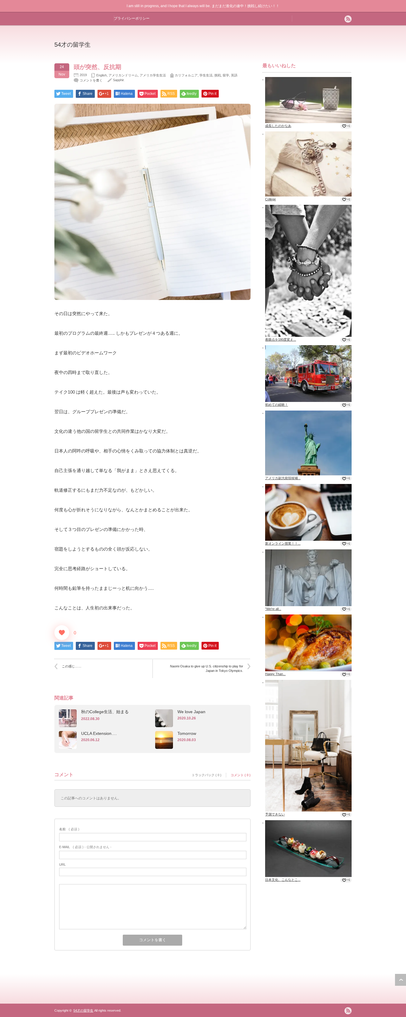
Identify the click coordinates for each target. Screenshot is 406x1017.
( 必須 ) (69, 829)
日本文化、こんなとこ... (282, 879)
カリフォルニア (186, 75)
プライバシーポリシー (132, 18)
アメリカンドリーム (123, 75)
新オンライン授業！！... (282, 543)
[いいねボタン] (61, 632)
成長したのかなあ (278, 126)
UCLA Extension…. (99, 733)
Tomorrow (186, 733)
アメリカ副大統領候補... (282, 478)
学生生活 (206, 75)
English (101, 75)
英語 (234, 75)
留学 (226, 75)
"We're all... (273, 609)
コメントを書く (91, 80)
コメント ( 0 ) (241, 775)
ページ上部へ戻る (400, 980)
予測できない (275, 814)
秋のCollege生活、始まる (105, 711)
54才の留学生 (72, 44)
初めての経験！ (276, 404)
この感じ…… (71, 666)
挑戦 (217, 75)
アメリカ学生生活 (153, 75)
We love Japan (191, 711)
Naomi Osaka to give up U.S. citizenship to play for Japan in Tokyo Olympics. (208, 668)
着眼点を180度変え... (280, 339)
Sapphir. (119, 80)
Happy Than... (275, 674)
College (270, 199)
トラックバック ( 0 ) (206, 775)
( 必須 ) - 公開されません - (85, 847)
